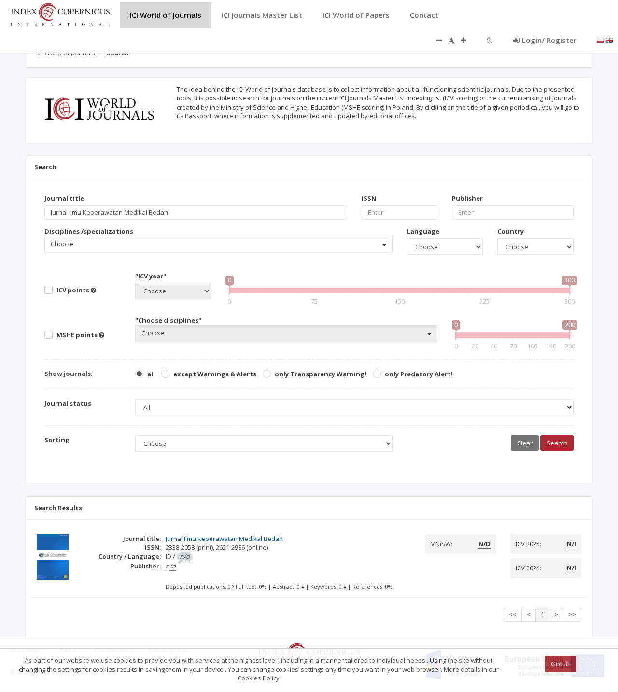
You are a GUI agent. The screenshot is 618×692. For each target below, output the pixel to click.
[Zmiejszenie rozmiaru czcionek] (434, 40)
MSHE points (77, 335)
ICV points (73, 290)
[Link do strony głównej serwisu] (60, 13)
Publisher (467, 198)
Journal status (67, 403)
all (151, 374)
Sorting (57, 439)
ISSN (369, 198)
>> (572, 614)
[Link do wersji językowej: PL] (600, 39)
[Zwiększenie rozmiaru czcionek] (468, 40)
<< (513, 614)
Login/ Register (549, 40)
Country (510, 231)
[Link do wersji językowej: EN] (609, 39)
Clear (525, 443)
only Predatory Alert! (419, 374)
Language (423, 231)
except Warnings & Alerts (214, 374)
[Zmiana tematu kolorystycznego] (490, 40)
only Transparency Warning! (320, 374)
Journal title (64, 198)
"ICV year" (150, 276)
